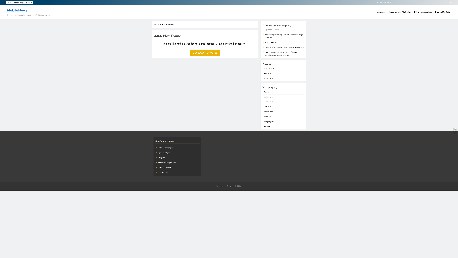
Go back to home (205, 53)
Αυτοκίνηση (268, 101)
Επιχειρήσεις (268, 121)
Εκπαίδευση (268, 111)
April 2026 (268, 78)
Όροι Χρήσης (163, 172)
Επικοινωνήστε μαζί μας (400, 12)
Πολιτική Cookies (164, 167)
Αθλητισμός (268, 97)
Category (161, 157)
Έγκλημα (267, 106)
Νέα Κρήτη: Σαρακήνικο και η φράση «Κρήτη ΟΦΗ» (284, 47)
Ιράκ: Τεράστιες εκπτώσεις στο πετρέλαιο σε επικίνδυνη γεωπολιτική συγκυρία (281, 53)
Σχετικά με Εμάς (442, 12)
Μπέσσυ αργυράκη (384, 2)
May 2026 (268, 73)
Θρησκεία (267, 126)
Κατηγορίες (380, 12)
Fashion (267, 92)
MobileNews (17, 10)
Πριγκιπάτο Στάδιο (272, 29)
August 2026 (269, 68)
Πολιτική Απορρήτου (423, 12)
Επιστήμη (267, 116)
